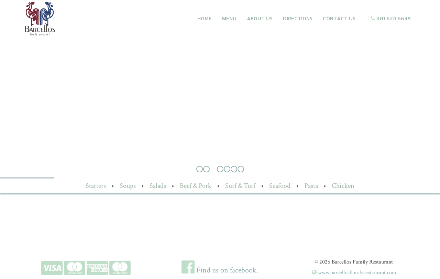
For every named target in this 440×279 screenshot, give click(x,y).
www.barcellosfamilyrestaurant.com (356, 272)
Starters (96, 185)
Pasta (311, 185)
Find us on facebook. (226, 270)
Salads (158, 185)
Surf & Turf (240, 185)
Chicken (343, 185)
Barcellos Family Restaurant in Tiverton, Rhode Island (71, 19)
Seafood (279, 185)
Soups (128, 185)
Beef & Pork (195, 185)
